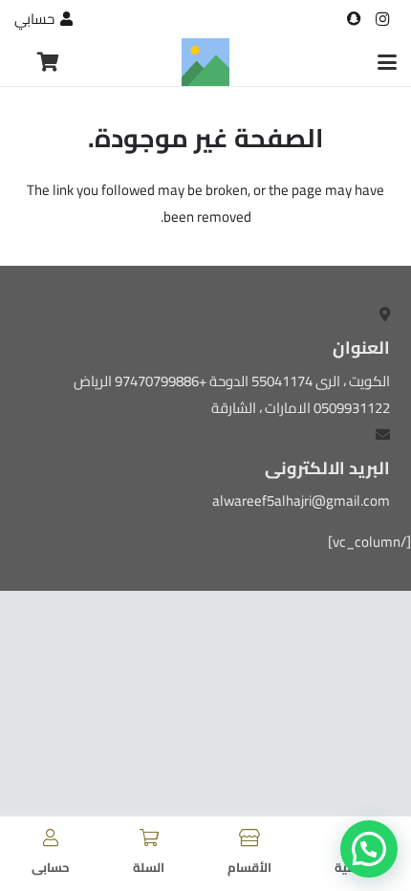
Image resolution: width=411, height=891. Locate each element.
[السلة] (149, 837)
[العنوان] (353, 19)
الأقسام (249, 867)
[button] (387, 62)
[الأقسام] (249, 837)
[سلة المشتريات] (49, 62)
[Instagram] (382, 19)
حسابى (51, 867)
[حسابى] (50, 837)
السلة (148, 867)
